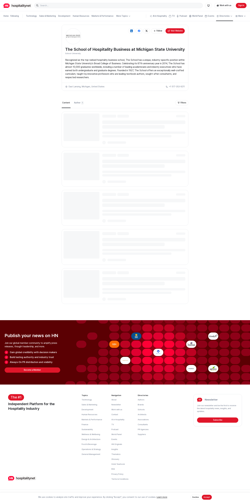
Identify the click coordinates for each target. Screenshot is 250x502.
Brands (141, 405)
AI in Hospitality (160, 16)
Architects (142, 414)
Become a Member (32, 370)
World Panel (197, 16)
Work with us (225, 5)
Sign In (241, 5)
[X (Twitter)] (146, 30)
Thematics (116, 454)
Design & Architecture (91, 439)
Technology (31, 16)
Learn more (162, 497)
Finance (85, 424)
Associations (143, 419)
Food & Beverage (89, 444)
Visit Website (177, 31)
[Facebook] (139, 30)
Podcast (183, 16)
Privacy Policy (117, 474)
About (113, 400)
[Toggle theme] (208, 5)
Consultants (143, 424)
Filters (183, 103)
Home (6, 16)
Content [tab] (66, 103)
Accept (207, 497)
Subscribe (217, 420)
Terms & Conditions (119, 479)
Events (211, 16)
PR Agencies (143, 429)
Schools (141, 409)
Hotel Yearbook (118, 464)
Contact (114, 414)
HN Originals (116, 444)
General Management (91, 454)
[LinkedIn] (131, 30)
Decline (195, 497)
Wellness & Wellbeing (91, 434)
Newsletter (116, 405)
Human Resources (81, 16)
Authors (141, 400)
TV (173, 16)
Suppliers (142, 434)
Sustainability (87, 429)
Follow (159, 31)
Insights (114, 449)
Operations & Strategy (91, 449)
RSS (113, 469)
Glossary (115, 459)
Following (14, 16)
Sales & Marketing (47, 16)
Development (64, 16)
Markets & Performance (102, 16)
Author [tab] (78, 103)
